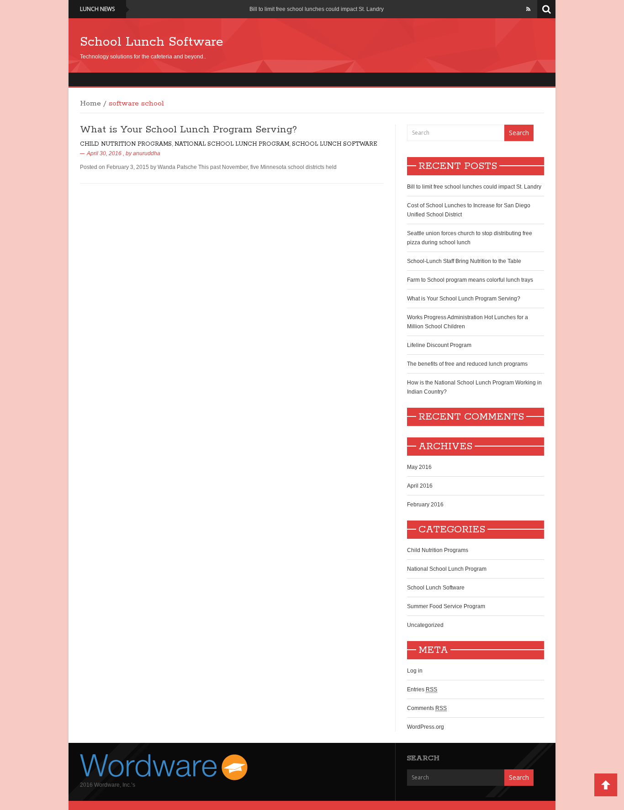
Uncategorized (425, 625)
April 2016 (420, 486)
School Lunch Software (151, 42)
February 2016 (425, 504)
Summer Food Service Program (446, 606)
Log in (415, 671)
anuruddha (146, 153)
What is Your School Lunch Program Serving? (188, 129)
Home (90, 103)
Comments (427, 708)
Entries (422, 689)
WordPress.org (425, 727)
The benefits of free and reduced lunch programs (467, 364)
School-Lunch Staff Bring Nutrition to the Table (464, 261)
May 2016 (419, 467)
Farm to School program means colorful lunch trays (470, 280)
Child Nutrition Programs (126, 144)
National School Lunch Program (232, 144)
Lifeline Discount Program (439, 345)
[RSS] (528, 9)
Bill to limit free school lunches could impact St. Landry (316, 9)
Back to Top (605, 784)
